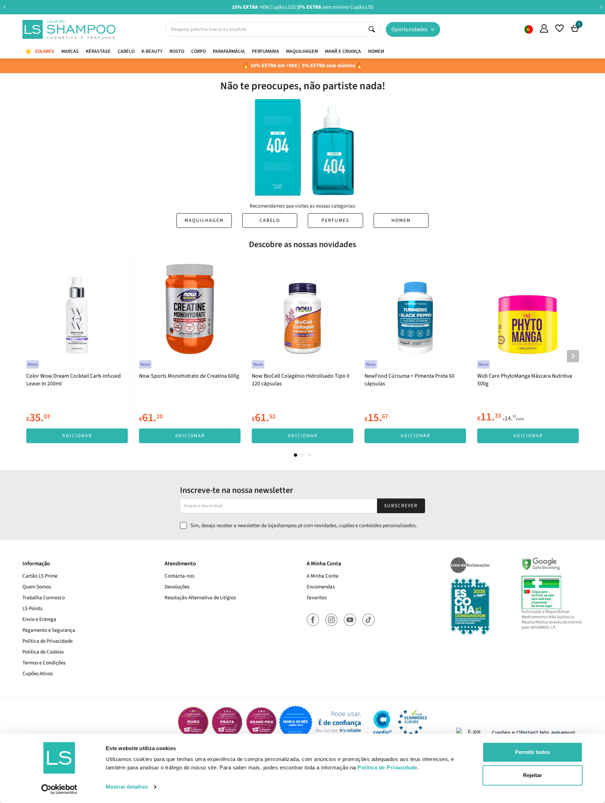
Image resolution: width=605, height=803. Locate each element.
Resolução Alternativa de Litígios (200, 597)
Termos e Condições (43, 662)
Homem (401, 220)
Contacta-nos (179, 576)
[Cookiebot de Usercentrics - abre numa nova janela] (59, 789)
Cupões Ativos (37, 673)
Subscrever (401, 505)
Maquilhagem (204, 220)
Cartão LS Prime (39, 576)
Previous (4, 6)
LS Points (32, 608)
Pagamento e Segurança (48, 630)
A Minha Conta (323, 576)
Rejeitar (532, 775)
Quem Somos (528, 29)
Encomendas (321, 587)
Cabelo (269, 220)
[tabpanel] (77, 351)
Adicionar (77, 435)
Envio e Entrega (39, 619)
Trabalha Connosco (43, 597)
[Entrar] (544, 28)
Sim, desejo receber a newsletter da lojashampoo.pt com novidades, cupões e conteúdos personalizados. (303, 525)
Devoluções (177, 587)
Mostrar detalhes (127, 787)
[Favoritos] (559, 28)
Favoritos (317, 597)
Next (600, 6)
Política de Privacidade (47, 641)
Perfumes (335, 220)
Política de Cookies (43, 652)
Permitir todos (532, 752)
